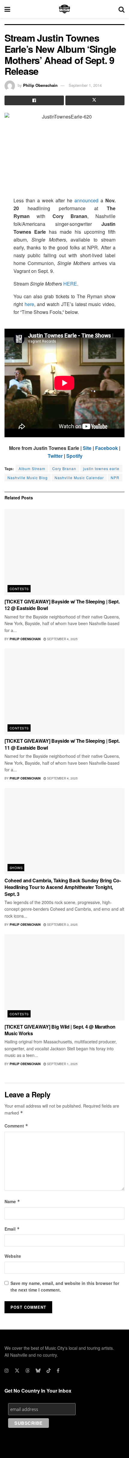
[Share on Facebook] (34, 100)
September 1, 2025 (62, 1064)
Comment (16, 1126)
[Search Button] (121, 9)
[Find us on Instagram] (6, 1370)
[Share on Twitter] (95, 100)
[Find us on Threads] (28, 1370)
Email (12, 1229)
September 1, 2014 (85, 85)
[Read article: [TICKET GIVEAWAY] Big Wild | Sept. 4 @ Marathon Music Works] (64, 977)
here (29, 304)
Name (12, 1201)
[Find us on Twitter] (17, 1370)
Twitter (55, 455)
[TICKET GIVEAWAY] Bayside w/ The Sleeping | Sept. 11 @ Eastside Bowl (61, 744)
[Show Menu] (7, 9)
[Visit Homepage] (64, 9)
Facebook (106, 447)
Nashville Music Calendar (79, 477)
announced (86, 200)
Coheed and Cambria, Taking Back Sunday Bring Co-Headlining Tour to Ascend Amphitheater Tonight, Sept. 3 (62, 887)
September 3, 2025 (62, 924)
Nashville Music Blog (28, 477)
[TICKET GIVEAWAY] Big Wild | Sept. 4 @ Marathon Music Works (60, 1030)
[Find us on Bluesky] (38, 1370)
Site (87, 447)
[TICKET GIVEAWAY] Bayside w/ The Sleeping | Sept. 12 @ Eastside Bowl (61, 605)
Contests (19, 588)
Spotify (74, 455)
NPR (115, 477)
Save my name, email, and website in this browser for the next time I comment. (64, 1286)
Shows (16, 867)
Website (12, 1256)
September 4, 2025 (62, 639)
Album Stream (32, 468)
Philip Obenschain (40, 85)
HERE (70, 283)
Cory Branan (64, 468)
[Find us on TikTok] (48, 1370)
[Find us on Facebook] (58, 1370)
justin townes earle (101, 468)
